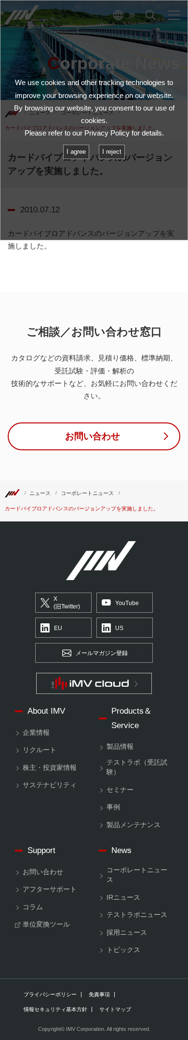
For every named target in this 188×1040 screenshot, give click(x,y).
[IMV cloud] (94, 683)
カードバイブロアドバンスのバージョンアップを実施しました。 (82, 508)
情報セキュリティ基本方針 (55, 1009)
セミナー (120, 789)
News (121, 850)
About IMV (46, 711)
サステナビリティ (50, 785)
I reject (111, 151)
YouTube (127, 603)
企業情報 (36, 732)
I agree (76, 151)
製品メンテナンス (134, 825)
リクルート (39, 750)
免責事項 (99, 994)
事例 (113, 807)
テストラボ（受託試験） (137, 767)
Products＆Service (131, 718)
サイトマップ (115, 1009)
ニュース (40, 493)
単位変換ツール (46, 924)
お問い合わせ (43, 872)
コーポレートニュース (87, 493)
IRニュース (123, 897)
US (119, 628)
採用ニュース (127, 932)
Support (41, 850)
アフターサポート (50, 889)
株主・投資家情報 (50, 767)
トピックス (123, 949)
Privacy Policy (107, 133)
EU (58, 628)
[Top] (12, 493)
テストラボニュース (137, 914)
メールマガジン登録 (102, 653)
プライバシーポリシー (50, 994)
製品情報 (120, 746)
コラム (33, 907)
